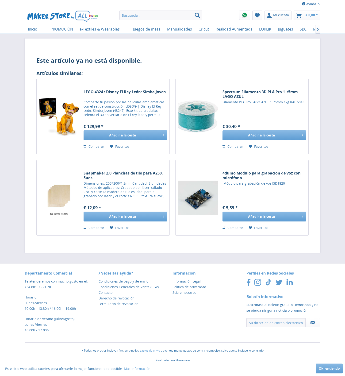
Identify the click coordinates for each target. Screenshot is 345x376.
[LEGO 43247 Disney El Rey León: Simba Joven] (59, 116)
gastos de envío (150, 351)
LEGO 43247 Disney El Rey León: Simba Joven (125, 91)
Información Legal (186, 281)
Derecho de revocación (116, 298)
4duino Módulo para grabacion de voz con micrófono (261, 175)
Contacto (105, 292)
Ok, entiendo (329, 368)
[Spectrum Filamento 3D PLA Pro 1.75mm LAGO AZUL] (198, 116)
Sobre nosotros (184, 292)
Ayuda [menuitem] (311, 4)
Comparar (96, 146)
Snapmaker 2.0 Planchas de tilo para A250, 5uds (123, 175)
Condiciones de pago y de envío (123, 281)
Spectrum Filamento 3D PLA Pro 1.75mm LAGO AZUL (260, 94)
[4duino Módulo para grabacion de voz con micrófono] (198, 198)
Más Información (137, 368)
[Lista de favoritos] (257, 15)
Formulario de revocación (118, 304)
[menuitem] (160, 15)
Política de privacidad (189, 287)
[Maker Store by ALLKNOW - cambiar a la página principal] (62, 16)
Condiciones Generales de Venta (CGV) (129, 287)
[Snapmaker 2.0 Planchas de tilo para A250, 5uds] (59, 198)
